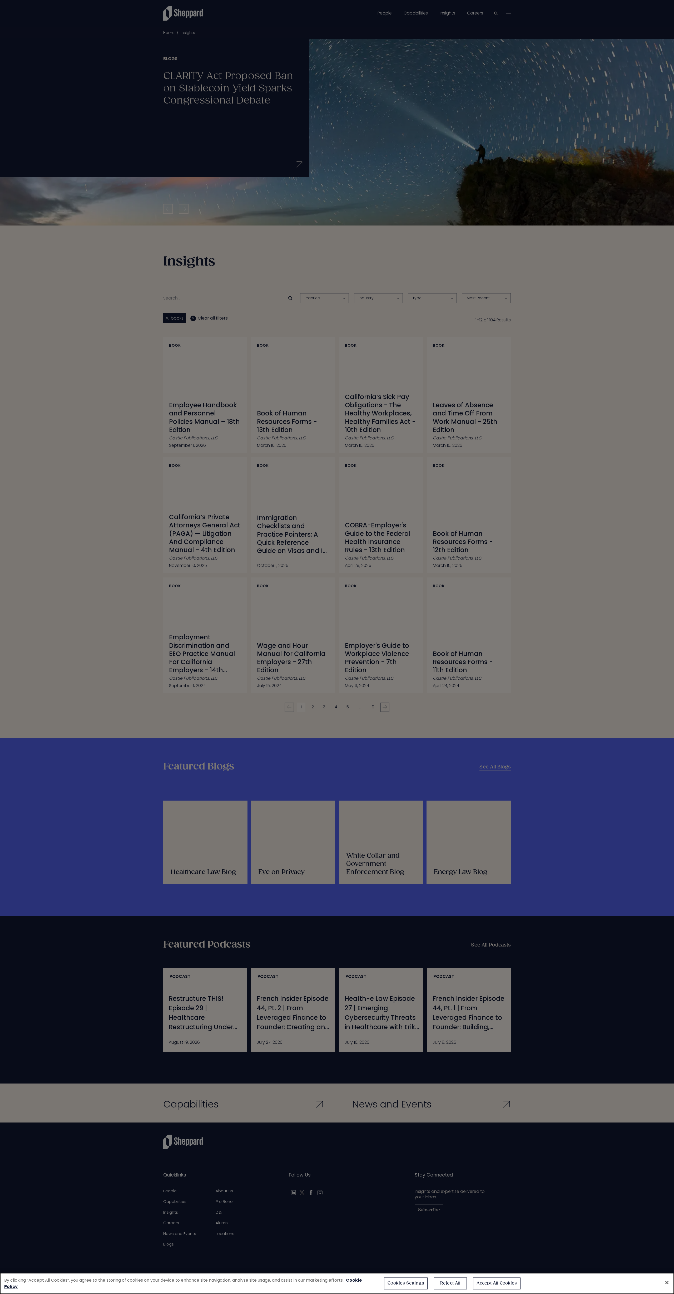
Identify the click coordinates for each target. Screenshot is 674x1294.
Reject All (450, 1283)
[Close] (667, 1282)
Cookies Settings (406, 1283)
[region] (337, 1283)
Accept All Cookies (497, 1283)
